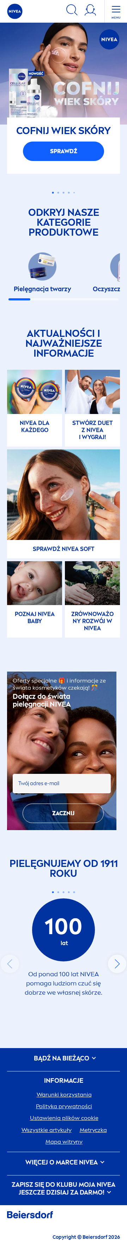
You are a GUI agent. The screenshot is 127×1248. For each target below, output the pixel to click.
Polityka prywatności (64, 1205)
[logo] (15, 11)
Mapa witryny (64, 1241)
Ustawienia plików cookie (64, 1217)
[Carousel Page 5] (74, 292)
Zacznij (63, 912)
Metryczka (93, 1229)
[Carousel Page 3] (64, 292)
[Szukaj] (72, 11)
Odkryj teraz (63, 250)
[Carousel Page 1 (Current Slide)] (53, 991)
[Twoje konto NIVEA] (90, 11)
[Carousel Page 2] (58, 991)
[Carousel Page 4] (69, 292)
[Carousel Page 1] (53, 292)
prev (10, 1063)
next (117, 1063)
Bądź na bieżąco (62, 1158)
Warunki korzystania (64, 1194)
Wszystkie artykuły (47, 1229)
